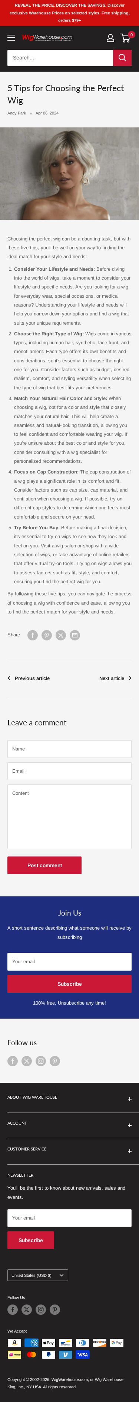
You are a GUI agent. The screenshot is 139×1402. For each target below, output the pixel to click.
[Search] (122, 58)
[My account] (110, 38)
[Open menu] (11, 38)
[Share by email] (75, 635)
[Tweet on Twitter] (61, 635)
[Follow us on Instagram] (41, 1061)
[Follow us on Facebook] (12, 1061)
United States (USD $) (31, 1275)
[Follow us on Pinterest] (55, 1061)
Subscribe (69, 984)
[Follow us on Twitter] (26, 1061)
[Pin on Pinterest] (47, 635)
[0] (125, 38)
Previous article (32, 678)
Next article (111, 678)
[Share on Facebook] (32, 635)
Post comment (44, 865)
